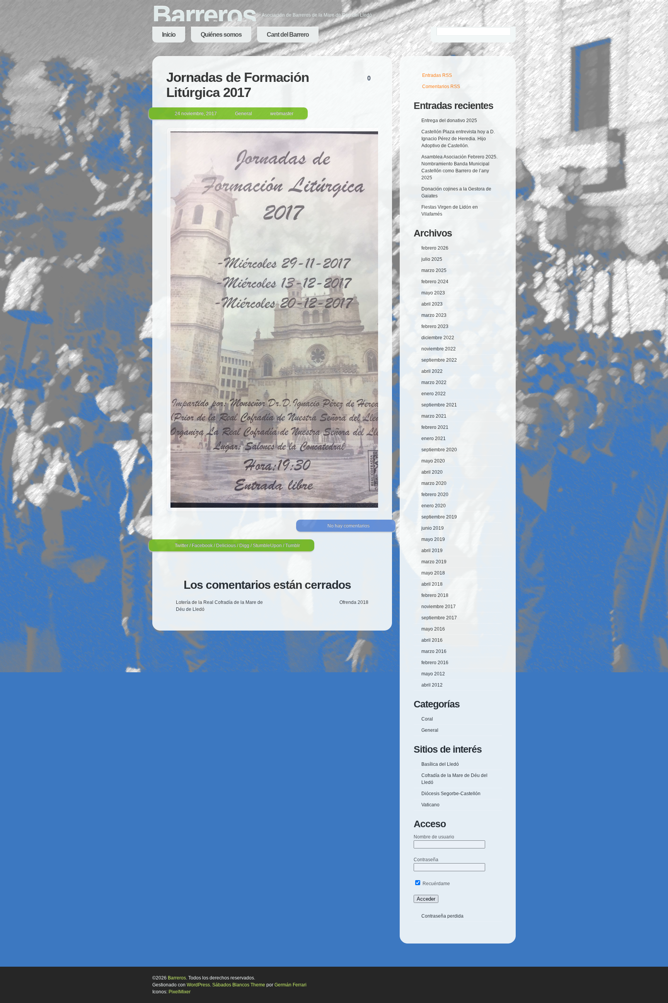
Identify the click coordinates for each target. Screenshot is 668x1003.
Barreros (204, 15)
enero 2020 (433, 505)
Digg (244, 545)
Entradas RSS (437, 75)
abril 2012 (432, 685)
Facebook (202, 545)
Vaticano (430, 805)
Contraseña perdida (442, 916)
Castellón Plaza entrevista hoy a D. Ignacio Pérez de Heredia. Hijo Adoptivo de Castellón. (458, 138)
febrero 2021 (434, 427)
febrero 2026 (434, 248)
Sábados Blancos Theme (238, 985)
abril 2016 (432, 640)
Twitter (181, 545)
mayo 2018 (433, 573)
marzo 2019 (433, 561)
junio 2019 (432, 528)
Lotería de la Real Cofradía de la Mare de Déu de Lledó (219, 606)
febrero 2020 (434, 494)
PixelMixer (180, 991)
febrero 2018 (434, 595)
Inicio (169, 34)
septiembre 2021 (439, 405)
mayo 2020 (433, 461)
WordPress (198, 985)
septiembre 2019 (439, 517)
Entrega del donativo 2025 (449, 120)
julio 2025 (431, 259)
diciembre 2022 (437, 337)
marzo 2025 (433, 270)
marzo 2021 (433, 416)
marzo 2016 (433, 651)
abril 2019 (432, 550)
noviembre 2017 (438, 606)
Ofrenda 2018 (353, 602)
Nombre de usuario (434, 837)
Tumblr (292, 545)
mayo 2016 (433, 629)
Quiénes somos (221, 34)
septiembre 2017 (439, 617)
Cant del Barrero (288, 34)
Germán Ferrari (290, 985)
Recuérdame (435, 883)
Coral (427, 719)
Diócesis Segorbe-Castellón (451, 793)
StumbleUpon (267, 545)
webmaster (281, 113)
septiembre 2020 (439, 449)
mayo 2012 (433, 674)
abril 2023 (432, 304)
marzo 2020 (433, 483)
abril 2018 (432, 584)
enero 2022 (433, 393)
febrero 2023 (434, 326)
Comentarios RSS (441, 86)
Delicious (226, 545)
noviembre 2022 (438, 349)
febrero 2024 (434, 281)
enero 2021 (433, 438)
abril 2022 (432, 371)
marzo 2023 (433, 315)
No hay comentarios (348, 526)
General (243, 113)
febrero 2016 (434, 662)
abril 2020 (432, 472)
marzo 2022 (433, 382)
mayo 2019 (433, 539)
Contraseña (426, 859)
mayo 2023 (433, 293)
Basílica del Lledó (440, 764)
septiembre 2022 (439, 360)
